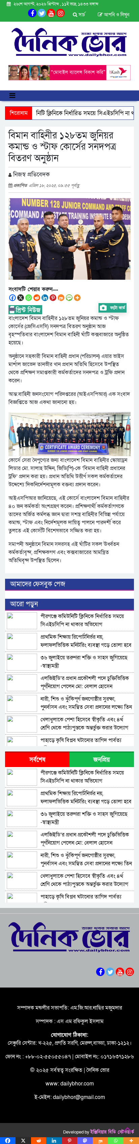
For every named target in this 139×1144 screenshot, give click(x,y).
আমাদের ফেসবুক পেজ (37, 584)
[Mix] (61, 297)
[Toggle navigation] (12, 95)
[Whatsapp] (28, 297)
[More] (77, 297)
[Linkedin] (44, 297)
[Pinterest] (53, 297)
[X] (20, 297)
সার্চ (81, 15)
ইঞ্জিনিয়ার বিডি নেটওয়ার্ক (112, 1132)
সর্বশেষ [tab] (37, 760)
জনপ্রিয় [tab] (101, 760)
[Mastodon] (85, 1140)
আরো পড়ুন (24, 604)
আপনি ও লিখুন (116, 15)
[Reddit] (36, 297)
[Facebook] (12, 297)
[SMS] (69, 297)
